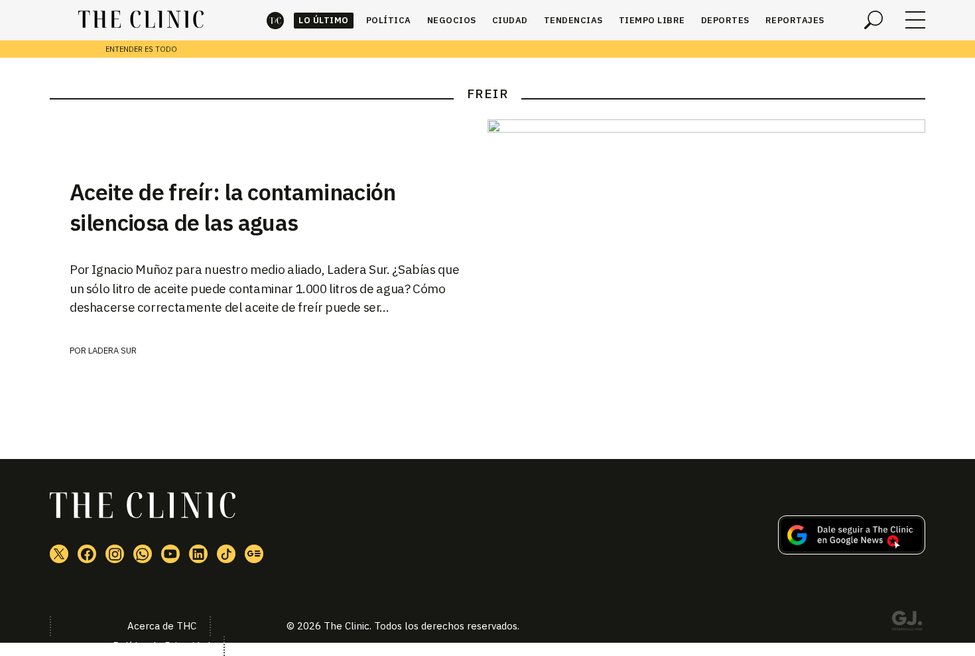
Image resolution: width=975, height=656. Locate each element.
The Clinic (275, 20)
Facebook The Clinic (87, 554)
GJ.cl (906, 622)
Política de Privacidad (161, 645)
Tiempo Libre (652, 20)
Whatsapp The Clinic (142, 554)
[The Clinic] (141, 20)
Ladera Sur (112, 350)
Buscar (873, 20)
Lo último (323, 20)
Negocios (451, 20)
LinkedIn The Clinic (198, 554)
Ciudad (510, 20)
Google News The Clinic (254, 554)
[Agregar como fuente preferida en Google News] (851, 550)
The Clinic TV (170, 554)
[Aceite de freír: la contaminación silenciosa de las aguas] (706, 265)
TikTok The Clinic (226, 554)
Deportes (725, 20)
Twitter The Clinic (59, 554)
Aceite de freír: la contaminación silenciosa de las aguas (233, 207)
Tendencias (573, 20)
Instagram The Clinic (114, 554)
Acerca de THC (161, 626)
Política (388, 20)
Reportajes (794, 20)
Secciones (915, 20)
